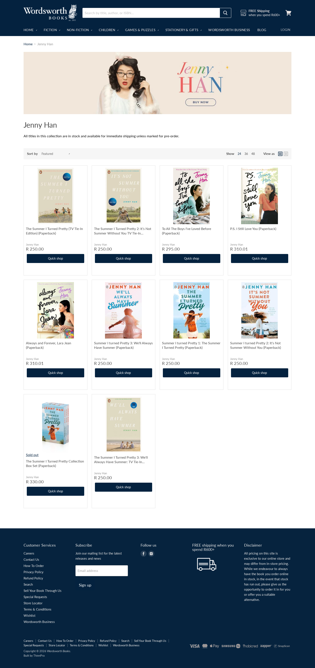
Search (28, 584)
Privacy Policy (34, 572)
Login (285, 30)
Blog (261, 30)
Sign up (85, 585)
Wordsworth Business (229, 30)
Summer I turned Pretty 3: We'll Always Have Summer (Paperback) (123, 345)
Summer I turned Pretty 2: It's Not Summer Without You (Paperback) (255, 345)
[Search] (225, 13)
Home (29, 30)
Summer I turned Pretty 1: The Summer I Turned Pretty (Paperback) (191, 345)
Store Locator (33, 603)
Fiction (51, 30)
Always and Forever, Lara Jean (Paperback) (48, 345)
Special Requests (35, 597)
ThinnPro (39, 655)
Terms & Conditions (37, 609)
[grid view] (280, 154)
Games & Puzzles (140, 30)
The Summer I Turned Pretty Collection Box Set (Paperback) (55, 463)
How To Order (34, 566)
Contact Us (31, 559)
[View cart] (288, 13)
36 (246, 154)
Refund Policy (33, 578)
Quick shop (55, 258)
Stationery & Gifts (182, 30)
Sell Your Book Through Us (43, 590)
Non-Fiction (78, 30)
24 (239, 154)
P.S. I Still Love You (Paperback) (253, 229)
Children (107, 30)
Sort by (32, 154)
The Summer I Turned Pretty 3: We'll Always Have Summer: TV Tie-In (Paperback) (121, 459)
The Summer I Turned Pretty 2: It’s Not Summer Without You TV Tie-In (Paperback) (122, 231)
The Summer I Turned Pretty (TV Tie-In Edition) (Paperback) (54, 231)
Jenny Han (32, 244)
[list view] (286, 154)
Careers (29, 553)
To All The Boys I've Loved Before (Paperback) (186, 231)
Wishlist (29, 615)
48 (253, 154)
